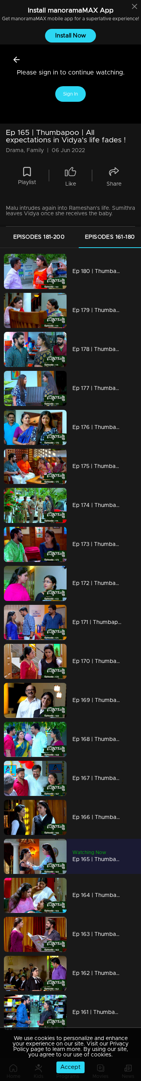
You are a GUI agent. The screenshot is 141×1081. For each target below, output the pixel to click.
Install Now (70, 36)
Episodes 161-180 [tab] (110, 237)
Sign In (70, 94)
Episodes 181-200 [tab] (39, 237)
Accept (70, 1067)
